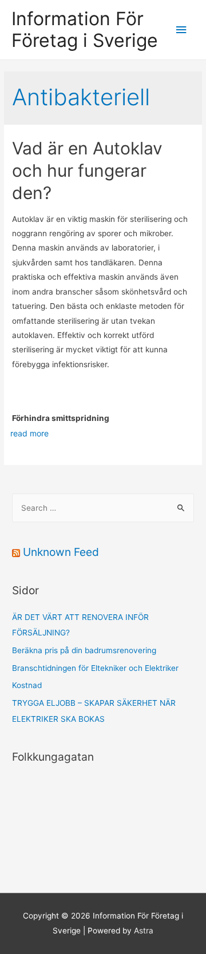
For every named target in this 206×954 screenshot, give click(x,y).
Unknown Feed (61, 552)
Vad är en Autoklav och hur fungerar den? (87, 170)
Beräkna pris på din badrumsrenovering (84, 650)
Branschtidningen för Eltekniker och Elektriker (95, 668)
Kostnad (27, 685)
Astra (143, 930)
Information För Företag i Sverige (84, 29)
